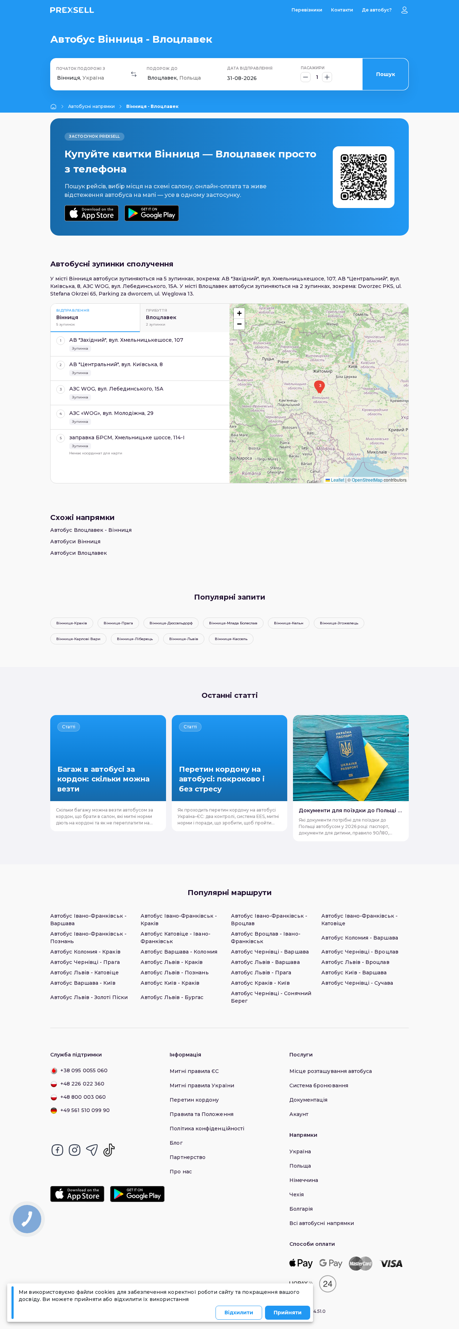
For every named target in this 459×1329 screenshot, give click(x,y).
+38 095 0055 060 (84, 1070)
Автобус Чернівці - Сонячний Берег (271, 997)
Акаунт (298, 1114)
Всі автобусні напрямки (321, 1223)
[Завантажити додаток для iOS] (92, 213)
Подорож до (162, 68)
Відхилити (238, 1312)
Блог (176, 1143)
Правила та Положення (201, 1114)
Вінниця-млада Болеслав (233, 623)
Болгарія (301, 1209)
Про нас (181, 1171)
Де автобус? (377, 10)
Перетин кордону (194, 1100)
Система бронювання (318, 1085)
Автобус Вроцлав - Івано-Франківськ (266, 938)
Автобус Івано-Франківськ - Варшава (88, 920)
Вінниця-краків (71, 623)
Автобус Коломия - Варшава (359, 938)
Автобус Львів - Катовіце (84, 972)
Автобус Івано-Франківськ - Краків (179, 920)
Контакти (342, 10)
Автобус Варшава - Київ (83, 983)
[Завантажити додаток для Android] (151, 213)
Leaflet (337, 480)
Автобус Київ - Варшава (354, 972)
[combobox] (57, 78)
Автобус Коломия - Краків (85, 952)
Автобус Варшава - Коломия (179, 952)
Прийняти (288, 1312)
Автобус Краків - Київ (260, 983)
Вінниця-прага (118, 623)
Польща (300, 1166)
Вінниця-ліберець (135, 639)
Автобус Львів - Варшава (265, 962)
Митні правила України (202, 1085)
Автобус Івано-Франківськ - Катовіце (359, 920)
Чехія (296, 1194)
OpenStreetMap (367, 480)
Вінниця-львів (183, 639)
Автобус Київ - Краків (170, 983)
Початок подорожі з (80, 68)
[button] (320, 387)
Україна (300, 1151)
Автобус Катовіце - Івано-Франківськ (175, 938)
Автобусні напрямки (91, 106)
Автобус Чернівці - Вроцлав (359, 952)
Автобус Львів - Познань (175, 972)
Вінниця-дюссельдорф (171, 623)
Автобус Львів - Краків (172, 962)
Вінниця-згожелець (339, 623)
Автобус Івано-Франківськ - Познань (88, 938)
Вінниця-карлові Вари (78, 639)
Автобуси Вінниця (75, 541)
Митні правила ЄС (194, 1071)
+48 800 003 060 (83, 1097)
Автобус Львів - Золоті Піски (89, 997)
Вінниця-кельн (288, 623)
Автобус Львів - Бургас (172, 997)
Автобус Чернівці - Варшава (270, 952)
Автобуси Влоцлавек (78, 553)
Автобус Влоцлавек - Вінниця (91, 530)
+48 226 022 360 (82, 1083)
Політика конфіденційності (207, 1128)
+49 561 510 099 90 (85, 1110)
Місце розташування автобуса (330, 1071)
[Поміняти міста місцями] (134, 74)
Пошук (385, 74)
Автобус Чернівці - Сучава (357, 983)
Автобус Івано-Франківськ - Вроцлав (269, 920)
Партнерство (187, 1157)
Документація (308, 1100)
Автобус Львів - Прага (261, 972)
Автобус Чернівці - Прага (85, 962)
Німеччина (303, 1180)
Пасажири (313, 68)
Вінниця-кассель (231, 639)
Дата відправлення (250, 68)
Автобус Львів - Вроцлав (355, 962)
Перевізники (307, 10)
